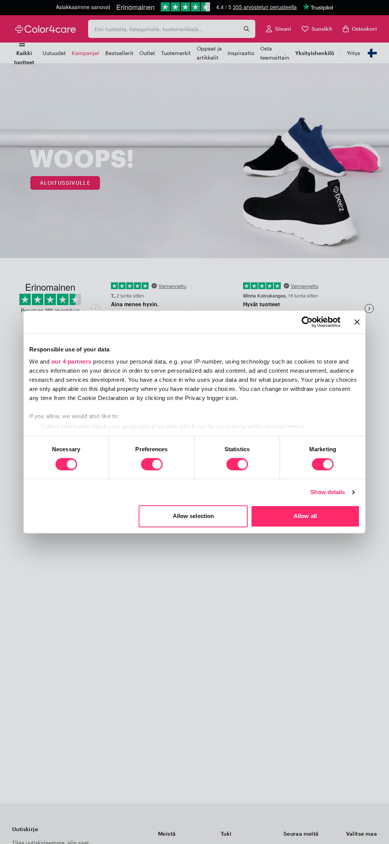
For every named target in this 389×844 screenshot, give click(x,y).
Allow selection (193, 516)
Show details (327, 492)
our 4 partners (71, 361)
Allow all (305, 516)
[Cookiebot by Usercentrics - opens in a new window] (307, 322)
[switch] (152, 465)
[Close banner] (357, 321)
